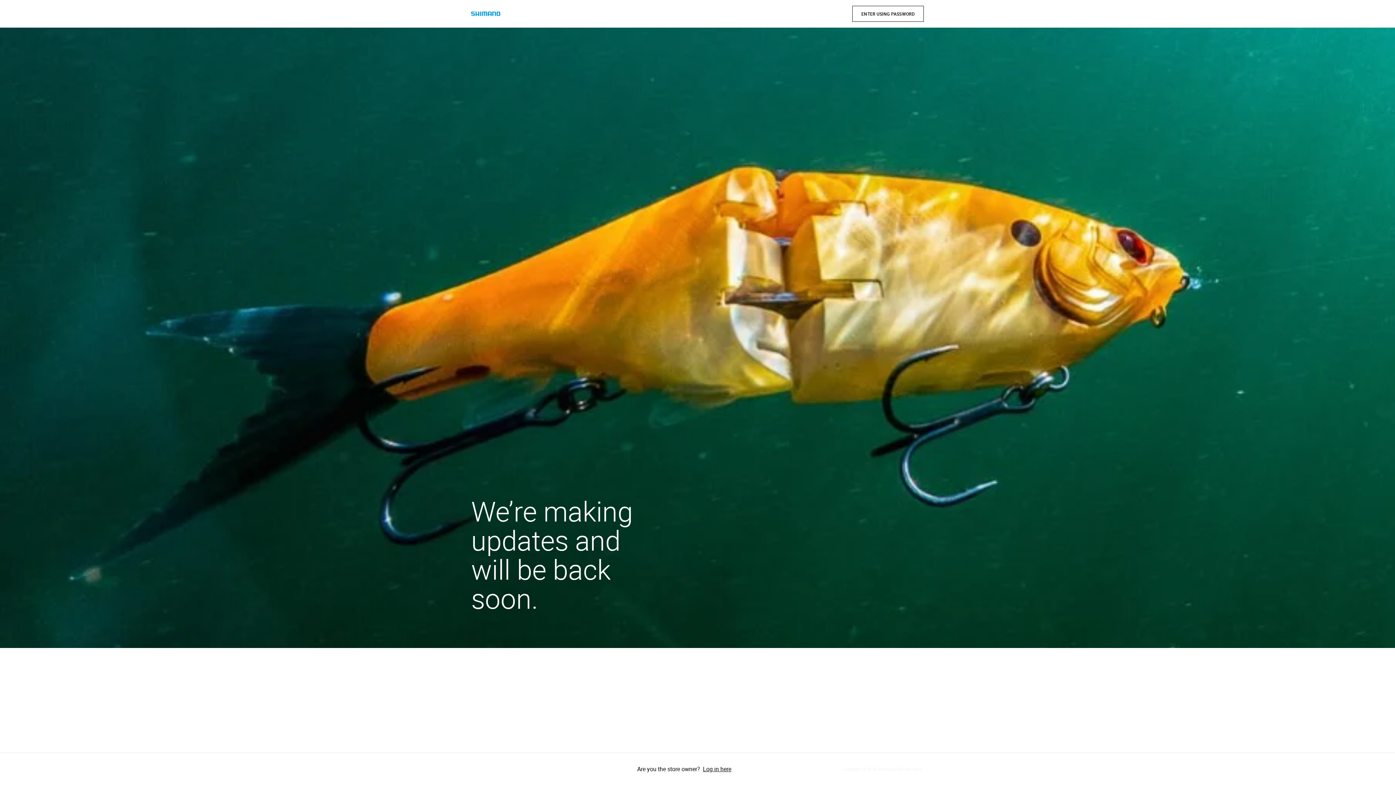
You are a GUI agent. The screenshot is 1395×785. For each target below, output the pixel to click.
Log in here (717, 769)
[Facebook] (478, 769)
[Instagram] (499, 769)
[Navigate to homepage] (485, 14)
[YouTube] (519, 769)
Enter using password (888, 14)
